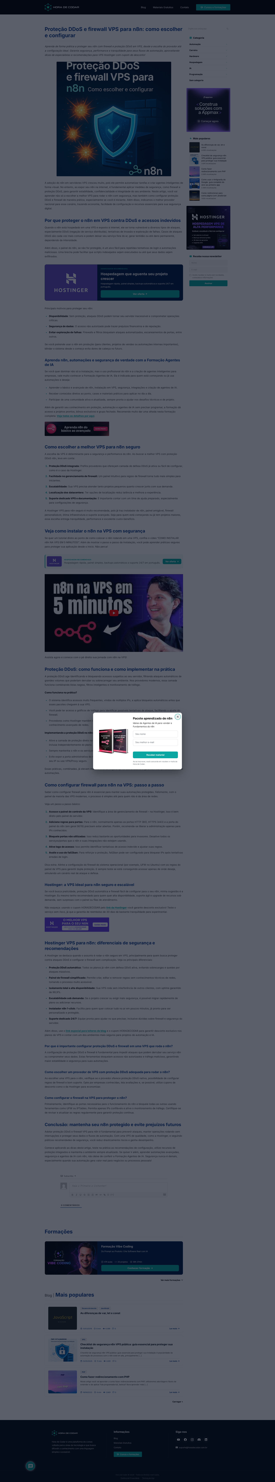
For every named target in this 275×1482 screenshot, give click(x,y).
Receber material (155, 755)
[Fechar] (177, 716)
